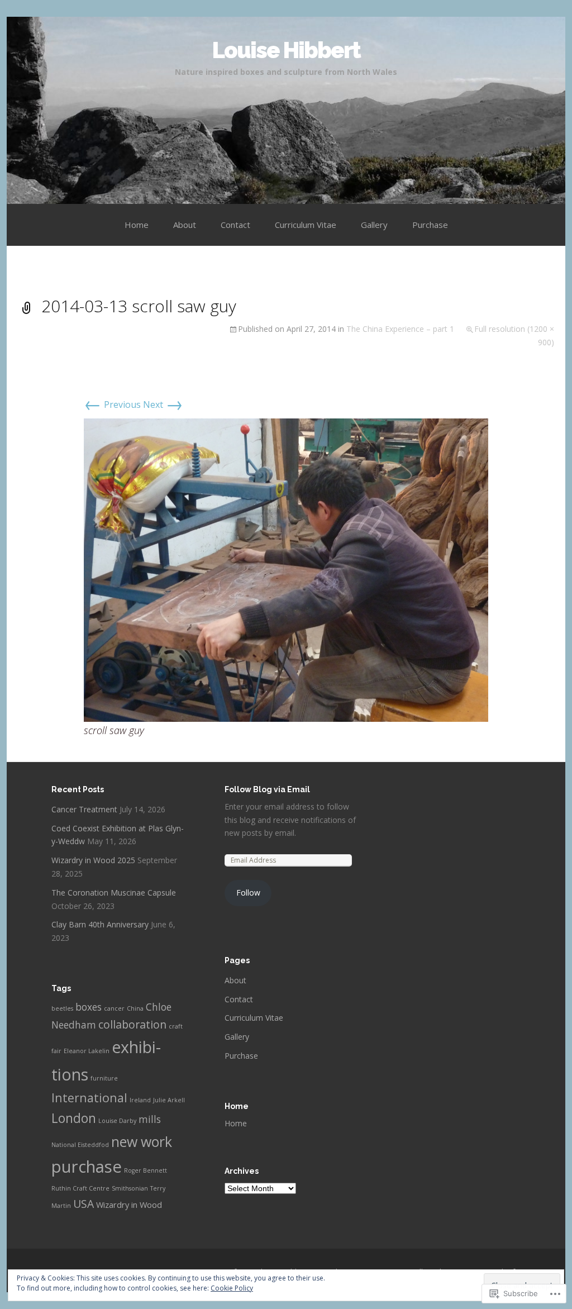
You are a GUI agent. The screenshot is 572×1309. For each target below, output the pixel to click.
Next (163, 404)
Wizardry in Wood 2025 (93, 860)
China (135, 1008)
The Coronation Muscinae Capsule (113, 892)
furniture (104, 1078)
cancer (114, 1008)
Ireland (140, 1100)
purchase (86, 1166)
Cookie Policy (232, 1288)
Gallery (374, 224)
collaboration (132, 1024)
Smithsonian (130, 1188)
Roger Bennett (145, 1170)
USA (83, 1203)
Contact (235, 224)
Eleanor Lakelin (86, 1051)
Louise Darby (117, 1121)
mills (150, 1119)
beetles (62, 1008)
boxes (88, 1007)
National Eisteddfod (80, 1145)
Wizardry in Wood (129, 1204)
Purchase (430, 224)
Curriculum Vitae (305, 224)
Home (137, 224)
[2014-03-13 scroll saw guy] (286, 569)
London (73, 1118)
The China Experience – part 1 (400, 328)
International (89, 1097)
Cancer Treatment (84, 809)
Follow (248, 892)
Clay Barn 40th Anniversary (100, 924)
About (184, 224)
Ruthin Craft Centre (80, 1188)
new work (141, 1141)
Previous (112, 404)
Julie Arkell (169, 1100)
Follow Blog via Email (267, 789)
